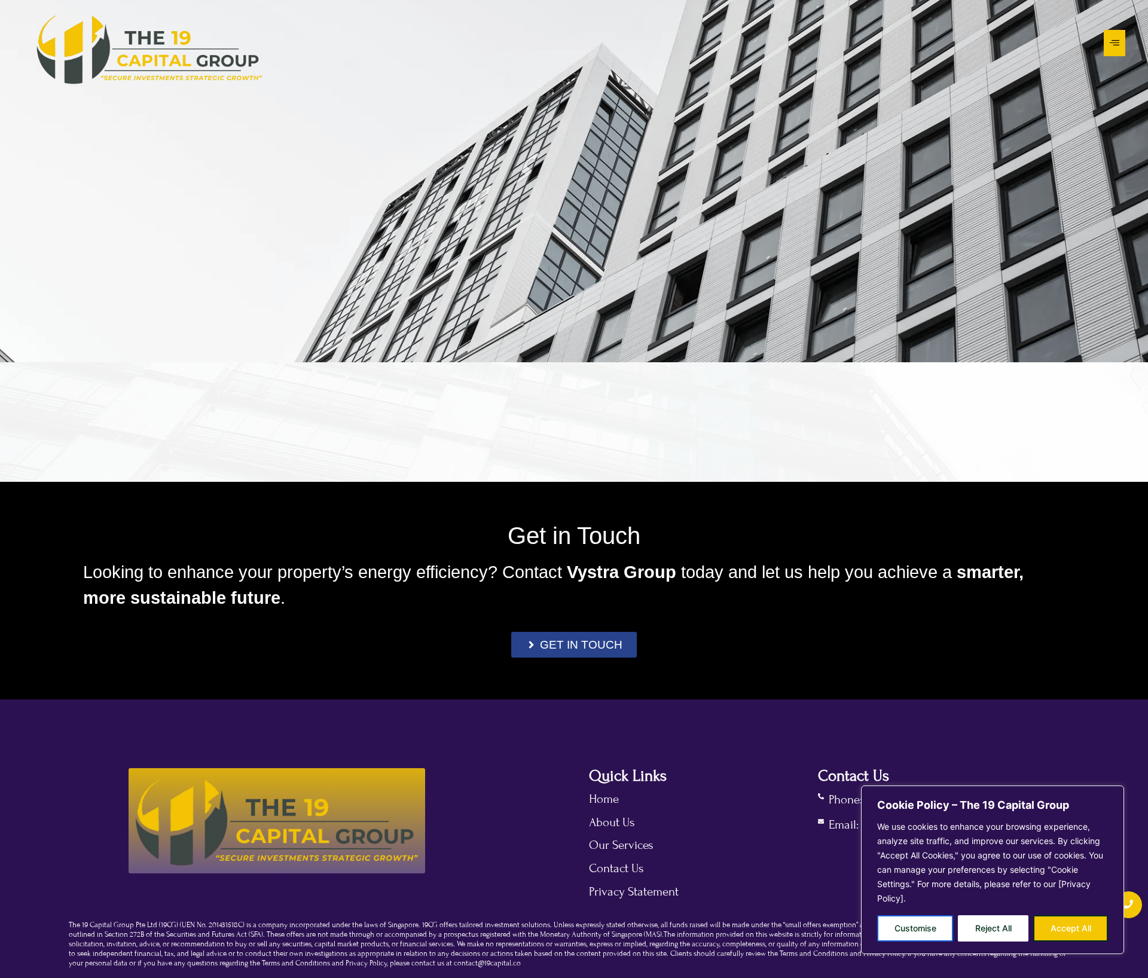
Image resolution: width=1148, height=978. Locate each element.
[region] (992, 870)
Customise (915, 928)
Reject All (993, 928)
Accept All (1071, 928)
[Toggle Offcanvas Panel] (1114, 43)
